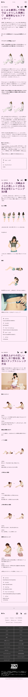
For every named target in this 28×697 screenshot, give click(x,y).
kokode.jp (21, 650)
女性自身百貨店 (21, 653)
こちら (17, 34)
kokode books (7, 656)
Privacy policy (18, 622)
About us (13, 620)
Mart (21, 634)
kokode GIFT (7, 660)
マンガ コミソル (21, 647)
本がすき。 (7, 650)
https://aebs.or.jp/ (5, 675)
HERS (7, 634)
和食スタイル (7, 640)
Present (7, 620)
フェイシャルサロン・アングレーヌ (8, 146)
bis (21, 637)
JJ (6, 627)
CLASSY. (21, 627)
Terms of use (9, 622)
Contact (20, 620)
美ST (7, 637)
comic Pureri (7, 647)
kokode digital (21, 656)
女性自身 (21, 640)
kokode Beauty (7, 653)
